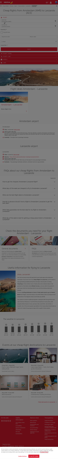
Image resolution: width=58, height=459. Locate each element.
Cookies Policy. (44, 452)
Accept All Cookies (33, 456)
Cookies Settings (22, 456)
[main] (29, 453)
